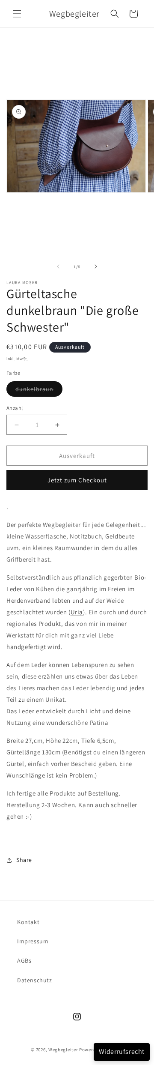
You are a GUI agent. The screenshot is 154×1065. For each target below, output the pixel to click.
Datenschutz (34, 980)
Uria (77, 612)
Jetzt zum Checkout (77, 480)
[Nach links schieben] (58, 266)
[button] (17, 13)
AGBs (24, 960)
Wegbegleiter (63, 1050)
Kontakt (28, 922)
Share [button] (24, 860)
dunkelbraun (38, 391)
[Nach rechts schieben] (95, 266)
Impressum (32, 941)
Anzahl (14, 408)
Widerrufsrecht (122, 1051)
